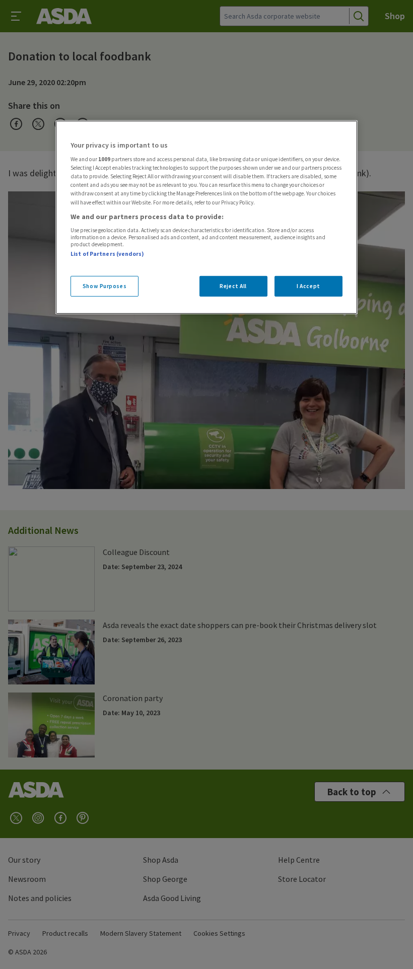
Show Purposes (104, 285)
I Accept (308, 285)
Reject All (233, 285)
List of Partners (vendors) (107, 253)
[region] (206, 217)
